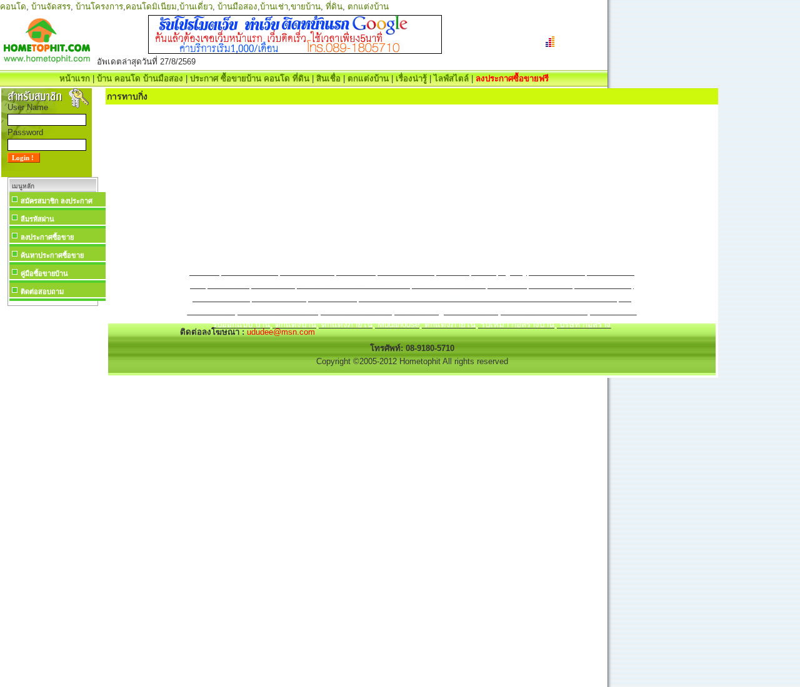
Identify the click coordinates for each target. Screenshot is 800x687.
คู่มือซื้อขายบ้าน (44, 273)
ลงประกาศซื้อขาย (47, 237)
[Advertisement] (52, 496)
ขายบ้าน (306, 6)
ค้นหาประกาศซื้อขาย (52, 255)
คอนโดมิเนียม (151, 6)
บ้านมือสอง (238, 6)
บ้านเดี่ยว (195, 6)
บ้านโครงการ (99, 6)
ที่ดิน (334, 6)
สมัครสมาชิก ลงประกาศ (56, 201)
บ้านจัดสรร (51, 6)
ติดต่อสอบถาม (42, 291)
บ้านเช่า (274, 6)
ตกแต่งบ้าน (368, 6)
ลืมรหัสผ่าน (37, 219)
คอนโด (13, 6)
